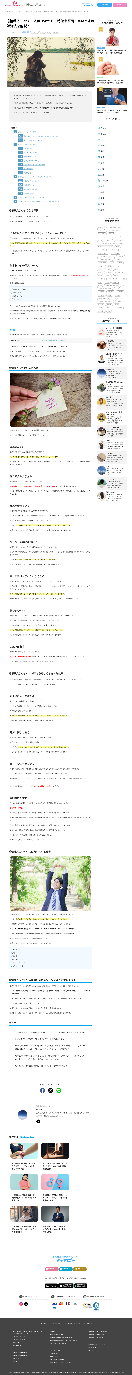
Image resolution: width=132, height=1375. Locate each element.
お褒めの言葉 (54, 1356)
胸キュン (101, 301)
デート (121, 243)
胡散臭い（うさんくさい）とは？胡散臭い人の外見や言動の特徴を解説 (55, 1229)
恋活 (102, 175)
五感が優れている (27, 156)
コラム (103, 134)
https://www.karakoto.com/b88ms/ (53, 340)
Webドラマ (117, 227)
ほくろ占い (102, 233)
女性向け (118, 272)
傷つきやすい (26, 168)
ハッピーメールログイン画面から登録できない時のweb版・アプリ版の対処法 (111, 52)
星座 (100, 285)
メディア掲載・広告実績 (57, 1359)
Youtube (101, 230)
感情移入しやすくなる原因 (25, 131)
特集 (102, 198)
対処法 (42, 32)
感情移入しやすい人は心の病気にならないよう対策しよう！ (37, 201)
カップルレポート (55, 1350)
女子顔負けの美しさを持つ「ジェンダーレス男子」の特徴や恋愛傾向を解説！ (55, 1197)
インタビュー (102, 237)
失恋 (102, 151)
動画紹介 (110, 266)
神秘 (102, 204)
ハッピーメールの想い (19, 1339)
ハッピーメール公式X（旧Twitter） (96, 1331)
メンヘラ (101, 259)
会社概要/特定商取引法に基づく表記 (61, 1337)
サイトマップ (90, 1350)
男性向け (101, 295)
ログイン (80, 1269)
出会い (101, 47)
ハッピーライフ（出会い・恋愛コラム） (62, 1362)
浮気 (124, 285)
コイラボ (109, 240)
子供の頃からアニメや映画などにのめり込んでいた (39, 135)
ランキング (119, 259)
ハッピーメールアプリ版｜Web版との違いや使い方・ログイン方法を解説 (112, 112)
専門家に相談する (27, 193)
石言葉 (118, 295)
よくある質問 (17, 1345)
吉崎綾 (108, 269)
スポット (101, 243)
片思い (103, 186)
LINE (100, 227)
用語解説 (101, 291)
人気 (112, 262)
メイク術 (121, 256)
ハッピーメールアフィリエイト (95, 1344)
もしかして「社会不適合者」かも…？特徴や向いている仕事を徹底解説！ (55, 1166)
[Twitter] (50, 1090)
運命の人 (109, 308)
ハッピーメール (113, 250)
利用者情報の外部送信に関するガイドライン (63, 1340)
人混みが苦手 (26, 172)
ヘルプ (15, 1361)
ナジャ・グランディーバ (105, 246)
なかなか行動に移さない (30, 160)
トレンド (104, 140)
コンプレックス (120, 240)
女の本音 (109, 272)
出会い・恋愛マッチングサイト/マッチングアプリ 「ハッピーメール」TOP (28, 1332)
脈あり (111, 301)
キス (100, 240)
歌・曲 (116, 285)
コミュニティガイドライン (58, 1343)
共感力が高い (26, 148)
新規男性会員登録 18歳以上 (21, 1355)
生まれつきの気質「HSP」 (30, 140)
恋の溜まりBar (114, 279)
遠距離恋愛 (119, 308)
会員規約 (52, 1331)
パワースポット (103, 253)
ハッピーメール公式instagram (95, 1334)
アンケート (105, 128)
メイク (112, 256)
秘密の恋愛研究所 (104, 298)
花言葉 (101, 304)
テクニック (35, 32)
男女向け (56, 32)
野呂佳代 (101, 311)
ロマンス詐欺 (102, 262)
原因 (100, 269)
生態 (49, 32)
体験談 (120, 262)
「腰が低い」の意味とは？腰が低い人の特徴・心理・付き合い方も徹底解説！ (24, 1229)
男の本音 (111, 291)
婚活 (102, 157)
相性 (110, 295)
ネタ (118, 246)
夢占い (117, 269)
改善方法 (116, 282)
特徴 (39, 11)
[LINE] (58, 1090)
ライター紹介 (88, 1323)
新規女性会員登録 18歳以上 (21, 1352)
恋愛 (102, 169)
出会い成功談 (54, 1353)
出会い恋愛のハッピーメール (14, 11)
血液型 (109, 304)
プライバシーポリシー (56, 1334)
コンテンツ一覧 (91, 1347)
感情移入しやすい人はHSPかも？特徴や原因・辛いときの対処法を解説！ (66, 11)
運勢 (100, 308)
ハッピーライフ (30, 11)
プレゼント (102, 256)
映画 (108, 285)
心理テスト (102, 279)
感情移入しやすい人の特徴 (25, 144)
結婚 (115, 298)
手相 (108, 282)
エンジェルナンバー (116, 237)
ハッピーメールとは (19, 1336)
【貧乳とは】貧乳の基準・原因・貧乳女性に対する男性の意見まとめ (24, 1197)
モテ (110, 259)
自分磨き (120, 301)
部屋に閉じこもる (27, 184)
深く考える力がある (28, 152)
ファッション (115, 253)
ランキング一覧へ (112, 119)
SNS (108, 227)
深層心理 (104, 180)
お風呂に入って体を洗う (30, 180)
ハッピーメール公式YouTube (94, 1337)
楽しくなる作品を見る (29, 189)
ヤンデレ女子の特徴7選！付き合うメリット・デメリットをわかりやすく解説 (24, 1166)
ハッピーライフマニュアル (72, 1323)
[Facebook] (42, 1090)
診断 (100, 77)
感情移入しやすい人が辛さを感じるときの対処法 (33, 176)
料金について (17, 1342)
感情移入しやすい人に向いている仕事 (29, 197)
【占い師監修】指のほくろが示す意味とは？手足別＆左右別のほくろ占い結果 (111, 82)
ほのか (112, 233)
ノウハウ (101, 250)
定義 (102, 163)
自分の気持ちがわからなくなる (32, 164)
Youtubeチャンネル (114, 230)
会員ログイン (17, 1358)
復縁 (116, 275)
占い (119, 266)
